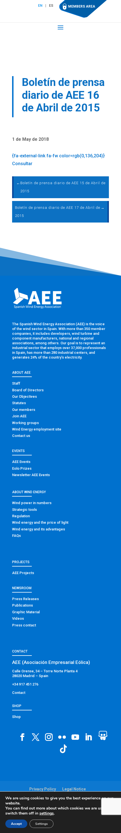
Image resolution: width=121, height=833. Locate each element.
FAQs (16, 536)
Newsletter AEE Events (31, 475)
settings (46, 813)
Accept (16, 824)
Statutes (19, 403)
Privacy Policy (42, 789)
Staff (16, 383)
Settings (41, 824)
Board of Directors (28, 390)
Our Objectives (24, 396)
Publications (22, 605)
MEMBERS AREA (81, 6)
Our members (23, 410)
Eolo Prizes (22, 468)
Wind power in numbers (31, 503)
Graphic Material (26, 612)
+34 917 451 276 (25, 684)
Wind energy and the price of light (40, 522)
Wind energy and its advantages (38, 529)
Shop (16, 717)
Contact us (21, 436)
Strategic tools (24, 509)
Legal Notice (74, 789)
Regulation (21, 516)
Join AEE (19, 416)
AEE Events (21, 462)
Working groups (25, 423)
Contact (18, 693)
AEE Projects (23, 573)
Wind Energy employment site (36, 429)
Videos (18, 618)
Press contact (24, 625)
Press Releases (25, 599)
